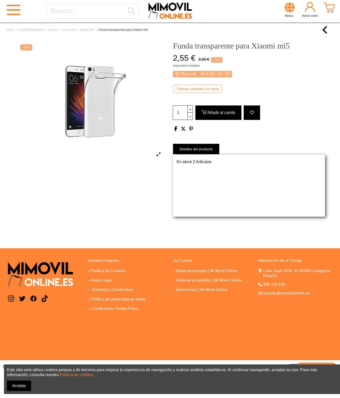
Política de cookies (76, 375)
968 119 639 (274, 284)
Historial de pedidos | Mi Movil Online (209, 280)
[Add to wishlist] (252, 112)
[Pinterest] (191, 129)
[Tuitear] (183, 129)
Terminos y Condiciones (112, 290)
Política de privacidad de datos (118, 299)
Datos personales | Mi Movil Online (206, 271)
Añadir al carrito (221, 112)
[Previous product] (325, 32)
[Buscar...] (131, 11)
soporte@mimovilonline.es (286, 293)
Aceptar (19, 386)
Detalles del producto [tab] (196, 149)
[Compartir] (175, 129)
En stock (184, 162)
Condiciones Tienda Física (114, 308)
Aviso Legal (101, 280)
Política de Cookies (108, 271)
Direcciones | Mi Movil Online (201, 290)
